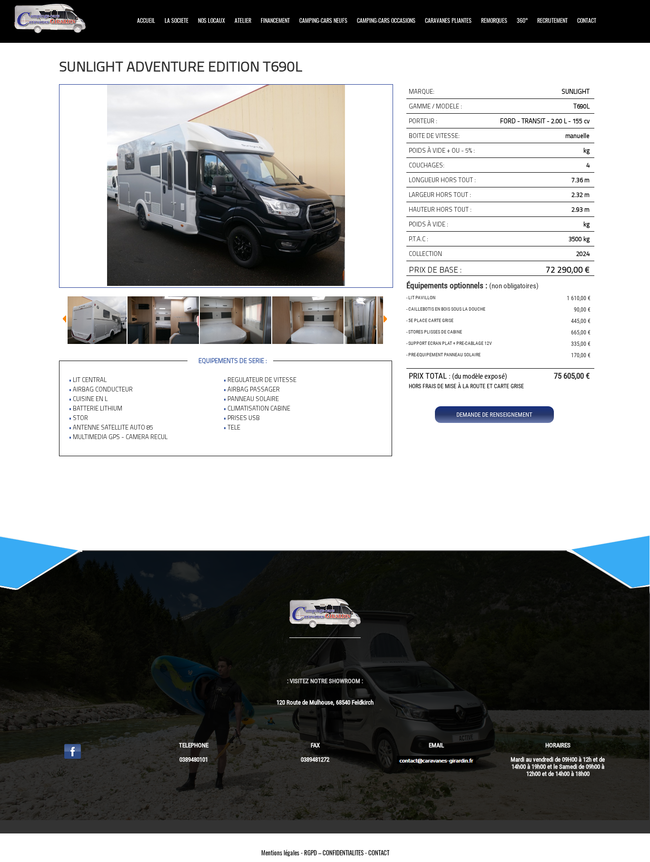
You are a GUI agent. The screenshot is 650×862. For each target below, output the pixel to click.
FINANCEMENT (275, 20)
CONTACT (586, 20)
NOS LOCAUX (211, 20)
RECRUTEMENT (552, 20)
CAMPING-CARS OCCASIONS (386, 20)
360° (522, 20)
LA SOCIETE (176, 20)
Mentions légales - (282, 852)
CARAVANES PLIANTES (448, 20)
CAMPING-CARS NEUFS (323, 20)
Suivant (64, 319)
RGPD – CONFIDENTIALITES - (336, 852)
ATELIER (243, 20)
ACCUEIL (146, 20)
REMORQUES (494, 20)
